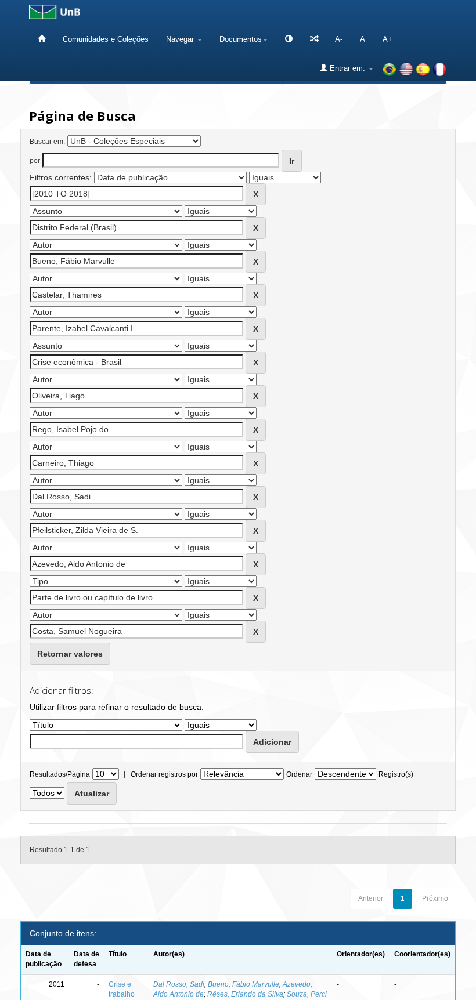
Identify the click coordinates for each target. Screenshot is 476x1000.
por (35, 161)
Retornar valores (70, 653)
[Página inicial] (41, 39)
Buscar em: (47, 141)
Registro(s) (395, 774)
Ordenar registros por (164, 774)
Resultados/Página (60, 774)
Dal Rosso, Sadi (178, 984)
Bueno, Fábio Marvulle (243, 984)
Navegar (181, 39)
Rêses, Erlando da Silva (245, 994)
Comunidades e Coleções (106, 39)
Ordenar (299, 774)
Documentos (240, 39)
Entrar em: (347, 68)
